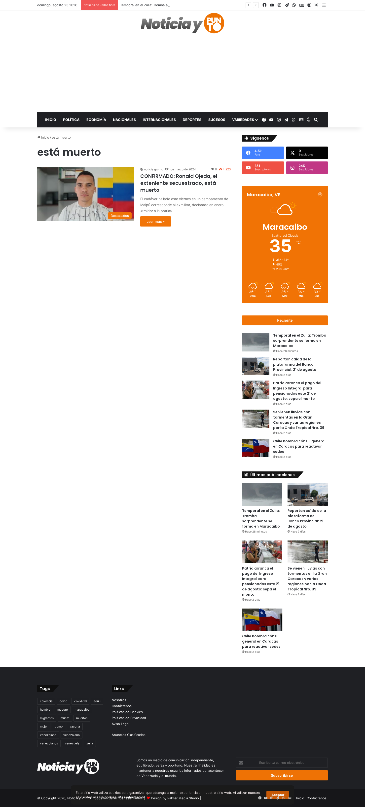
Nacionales (124, 119)
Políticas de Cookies (127, 712)
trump (59, 726)
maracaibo (82, 709)
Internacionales (159, 119)
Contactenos (317, 798)
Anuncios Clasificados (129, 735)
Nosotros (119, 700)
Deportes (192, 119)
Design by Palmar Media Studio (175, 798)
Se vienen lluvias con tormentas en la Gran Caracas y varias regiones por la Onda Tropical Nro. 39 (307, 579)
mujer (44, 726)
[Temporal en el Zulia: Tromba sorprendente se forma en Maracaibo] (255, 342)
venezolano (71, 735)
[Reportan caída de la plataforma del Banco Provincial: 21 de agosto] (255, 366)
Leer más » (155, 221)
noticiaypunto (153, 169)
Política (71, 119)
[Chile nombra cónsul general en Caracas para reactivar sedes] (255, 448)
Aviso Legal (120, 724)
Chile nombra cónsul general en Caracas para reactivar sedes (299, 446)
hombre (45, 709)
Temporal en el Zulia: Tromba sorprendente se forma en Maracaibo (171, 5)
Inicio (50, 119)
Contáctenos (122, 706)
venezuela (72, 743)
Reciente (285, 320)
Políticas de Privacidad (129, 718)
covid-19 (80, 701)
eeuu (97, 701)
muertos (81, 718)
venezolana (48, 735)
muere (65, 718)
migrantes (47, 718)
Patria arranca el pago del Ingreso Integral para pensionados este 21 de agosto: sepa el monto (260, 581)
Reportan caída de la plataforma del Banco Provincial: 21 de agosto (294, 364)
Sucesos (216, 119)
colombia (46, 701)
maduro (62, 709)
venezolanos (49, 743)
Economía (96, 119)
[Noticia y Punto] (182, 25)
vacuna (75, 726)
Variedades (243, 119)
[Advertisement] (182, 75)
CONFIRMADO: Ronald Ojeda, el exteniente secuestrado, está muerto (178, 183)
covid (63, 701)
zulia (89, 743)
